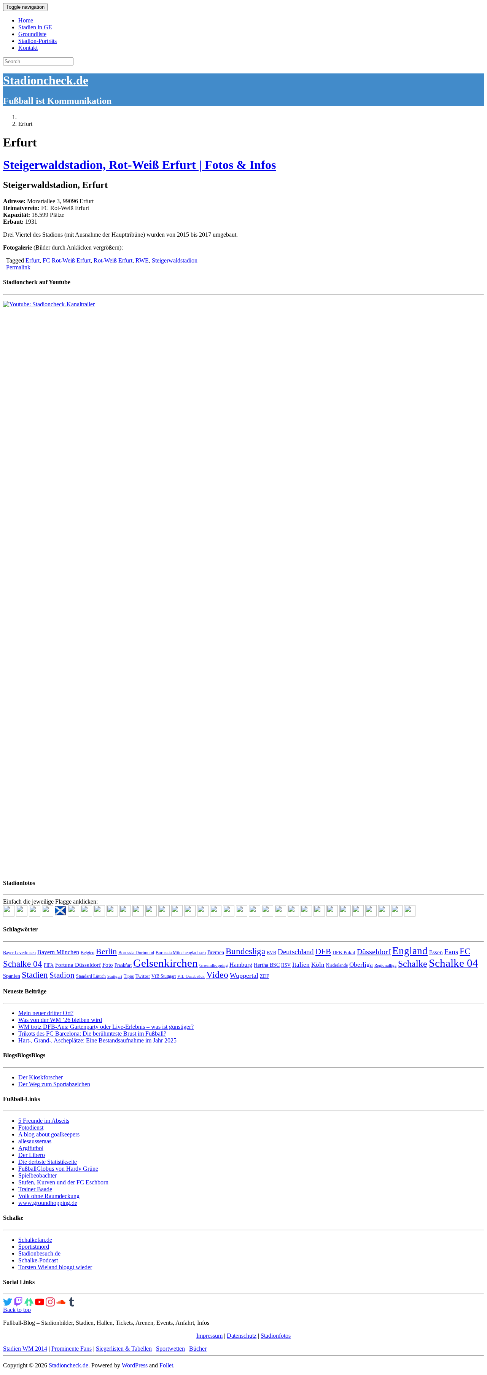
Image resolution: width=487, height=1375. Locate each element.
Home (25, 20)
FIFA (49, 965)
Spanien (11, 976)
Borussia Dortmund (136, 952)
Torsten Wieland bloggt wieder (55, 1267)
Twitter (142, 976)
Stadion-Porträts (37, 41)
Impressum (209, 1335)
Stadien (35, 975)
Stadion (62, 975)
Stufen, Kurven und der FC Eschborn (63, 1182)
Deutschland (296, 952)
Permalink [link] (18, 267)
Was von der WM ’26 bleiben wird (60, 1020)
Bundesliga (245, 951)
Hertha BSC (267, 965)
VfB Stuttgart (163, 976)
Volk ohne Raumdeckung (49, 1196)
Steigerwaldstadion (174, 260)
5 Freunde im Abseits (43, 1120)
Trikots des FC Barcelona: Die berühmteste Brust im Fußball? (92, 1033)
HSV (286, 965)
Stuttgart (114, 976)
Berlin (106, 951)
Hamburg (240, 964)
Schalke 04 (453, 963)
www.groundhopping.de (47, 1203)
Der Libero (31, 1155)
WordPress (135, 1365)
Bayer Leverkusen (19, 952)
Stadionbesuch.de (39, 1253)
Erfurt (32, 260)
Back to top (17, 1310)
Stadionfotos (276, 1335)
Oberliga (361, 964)
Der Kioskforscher (40, 1077)
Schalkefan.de (35, 1240)
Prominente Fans (71, 1348)
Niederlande (337, 965)
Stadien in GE (35, 27)
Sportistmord (33, 1246)
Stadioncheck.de (45, 80)
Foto (107, 965)
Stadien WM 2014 (25, 1348)
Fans (451, 952)
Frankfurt (123, 965)
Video (217, 974)
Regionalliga (385, 965)
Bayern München (58, 952)
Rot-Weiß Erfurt (113, 260)
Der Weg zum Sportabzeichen (54, 1084)
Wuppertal (244, 975)
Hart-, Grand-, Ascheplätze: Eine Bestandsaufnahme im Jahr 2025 (97, 1040)
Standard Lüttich (91, 976)
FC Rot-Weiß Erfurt (67, 260)
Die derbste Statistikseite (47, 1162)
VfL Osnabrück (191, 976)
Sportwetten (170, 1348)
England (410, 950)
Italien (301, 964)
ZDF (264, 976)
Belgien (87, 952)
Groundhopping (213, 965)
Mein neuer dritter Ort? (45, 1013)
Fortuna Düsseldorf (78, 965)
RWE (142, 260)
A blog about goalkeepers (49, 1134)
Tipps (129, 976)
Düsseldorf (374, 951)
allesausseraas (34, 1141)
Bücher (198, 1348)
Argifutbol (30, 1148)
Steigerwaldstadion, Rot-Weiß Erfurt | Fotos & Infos (139, 165)
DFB (323, 951)
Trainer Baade (35, 1189)
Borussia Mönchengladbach (181, 952)
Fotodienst (30, 1127)
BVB (271, 952)
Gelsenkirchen (165, 963)
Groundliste (32, 34)
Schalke (412, 963)
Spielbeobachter (37, 1175)
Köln (318, 964)
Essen (436, 952)
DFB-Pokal (344, 952)
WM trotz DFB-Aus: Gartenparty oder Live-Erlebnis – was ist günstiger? (106, 1026)
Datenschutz (241, 1335)
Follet (166, 1365)
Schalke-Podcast (38, 1260)
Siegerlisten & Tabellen (124, 1348)
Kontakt (28, 48)
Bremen (215, 952)
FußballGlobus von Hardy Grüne (58, 1168)
